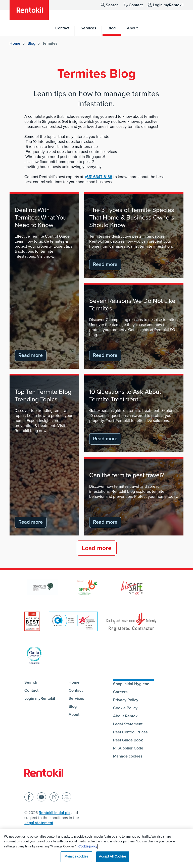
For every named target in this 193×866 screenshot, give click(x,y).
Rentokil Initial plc (54, 812)
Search (112, 5)
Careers (120, 691)
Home (15, 43)
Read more (30, 355)
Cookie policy (87, 846)
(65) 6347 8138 (98, 176)
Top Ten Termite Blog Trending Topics (43, 395)
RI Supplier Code (128, 748)
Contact (136, 5)
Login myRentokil (168, 5)
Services (76, 698)
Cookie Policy (125, 708)
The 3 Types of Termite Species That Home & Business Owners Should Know (131, 217)
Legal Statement (127, 724)
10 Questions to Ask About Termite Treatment (125, 395)
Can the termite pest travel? (126, 475)
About (74, 714)
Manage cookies (127, 756)
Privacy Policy (125, 699)
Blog (31, 43)
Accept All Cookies (112, 856)
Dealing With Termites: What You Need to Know (41, 217)
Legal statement (38, 822)
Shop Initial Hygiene (131, 683)
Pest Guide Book (128, 740)
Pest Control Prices (130, 732)
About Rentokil (126, 716)
